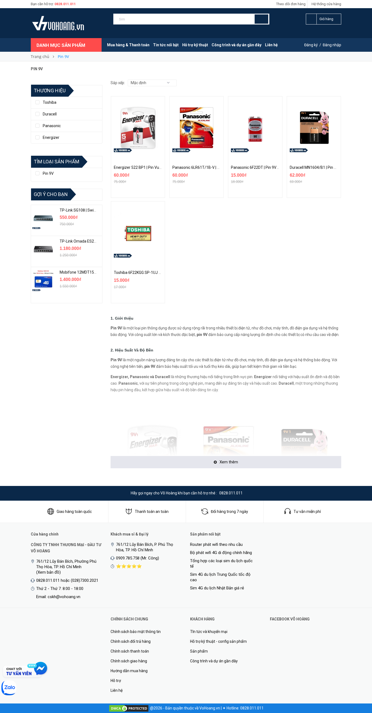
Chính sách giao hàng (129, 661)
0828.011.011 (65, 4)
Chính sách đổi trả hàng (131, 641)
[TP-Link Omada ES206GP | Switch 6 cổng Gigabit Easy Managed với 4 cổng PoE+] (43, 249)
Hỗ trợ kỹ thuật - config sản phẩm (218, 641)
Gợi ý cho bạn (51, 194)
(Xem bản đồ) (48, 572)
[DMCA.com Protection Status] (128, 708)
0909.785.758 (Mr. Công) (137, 558)
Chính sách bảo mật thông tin (136, 631)
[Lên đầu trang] (357, 680)
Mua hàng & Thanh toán (128, 45)
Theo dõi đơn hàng (291, 4)
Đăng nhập (332, 45)
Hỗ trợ (116, 680)
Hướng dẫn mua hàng (129, 671)
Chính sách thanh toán (130, 651)
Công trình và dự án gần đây (236, 45)
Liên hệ (271, 45)
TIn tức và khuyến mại (208, 631)
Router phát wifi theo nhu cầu (216, 544)
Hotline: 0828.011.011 (245, 708)
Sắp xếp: (118, 83)
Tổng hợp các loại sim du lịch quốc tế (221, 563)
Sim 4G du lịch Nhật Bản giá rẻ (217, 588)
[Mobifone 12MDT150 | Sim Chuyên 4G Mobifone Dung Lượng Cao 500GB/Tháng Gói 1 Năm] (43, 280)
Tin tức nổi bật (166, 45)
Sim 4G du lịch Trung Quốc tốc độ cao (220, 577)
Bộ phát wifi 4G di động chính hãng (221, 552)
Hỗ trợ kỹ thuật (195, 45)
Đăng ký (311, 45)
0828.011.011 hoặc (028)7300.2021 (67, 580)
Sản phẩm (199, 651)
